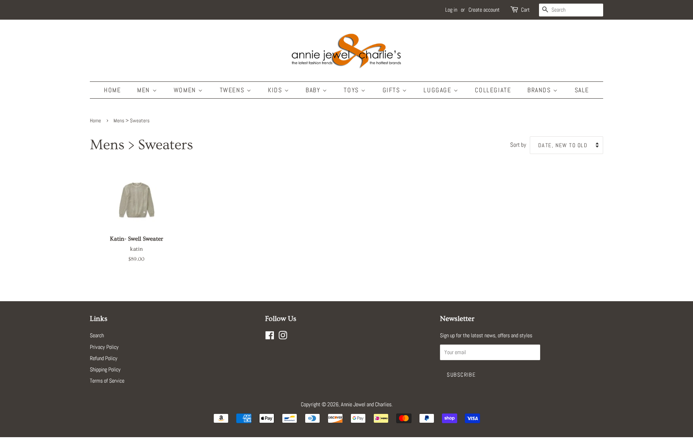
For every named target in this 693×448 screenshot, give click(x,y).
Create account (484, 9)
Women (186, 90)
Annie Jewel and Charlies (366, 404)
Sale (582, 90)
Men (144, 90)
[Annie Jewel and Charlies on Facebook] (269, 337)
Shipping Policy (105, 369)
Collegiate (493, 90)
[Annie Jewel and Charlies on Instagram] (282, 337)
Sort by (518, 145)
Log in (451, 9)
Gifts (393, 90)
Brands (540, 90)
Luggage (439, 90)
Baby (314, 90)
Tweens (233, 90)
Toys (352, 90)
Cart (525, 9)
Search (97, 335)
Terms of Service (107, 380)
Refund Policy (104, 358)
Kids (276, 90)
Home (112, 90)
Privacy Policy (104, 347)
